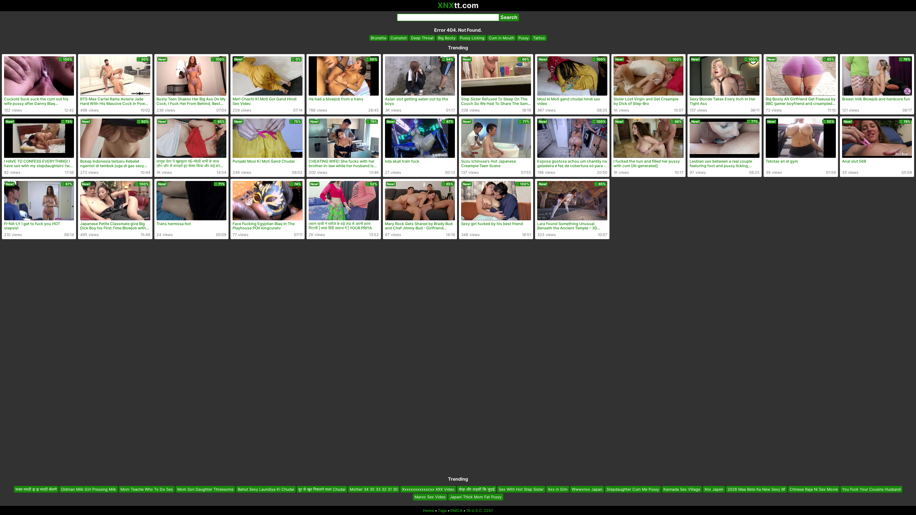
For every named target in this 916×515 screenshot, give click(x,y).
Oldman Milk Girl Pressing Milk (88, 489)
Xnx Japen (713, 489)
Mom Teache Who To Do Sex (146, 489)
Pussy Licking (472, 38)
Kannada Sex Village (681, 489)
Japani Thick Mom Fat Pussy (476, 497)
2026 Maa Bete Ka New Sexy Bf (756, 489)
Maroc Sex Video (430, 497)
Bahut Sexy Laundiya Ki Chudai (266, 489)
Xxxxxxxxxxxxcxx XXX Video (428, 489)
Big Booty (447, 38)
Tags (442, 510)
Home (428, 510)
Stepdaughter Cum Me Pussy (633, 489)
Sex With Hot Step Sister (521, 489)
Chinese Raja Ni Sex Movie (814, 489)
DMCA (456, 510)
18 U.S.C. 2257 (479, 510)
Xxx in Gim (557, 489)
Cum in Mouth (501, 38)
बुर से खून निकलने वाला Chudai (321, 489)
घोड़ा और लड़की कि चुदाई (476, 489)
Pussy (523, 38)
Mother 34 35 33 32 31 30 (374, 489)
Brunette (378, 38)
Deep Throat (422, 38)
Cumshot (398, 38)
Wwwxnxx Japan (587, 489)
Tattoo (539, 38)
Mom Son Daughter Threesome (205, 489)
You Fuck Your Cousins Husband (871, 489)
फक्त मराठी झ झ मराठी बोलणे (36, 489)
